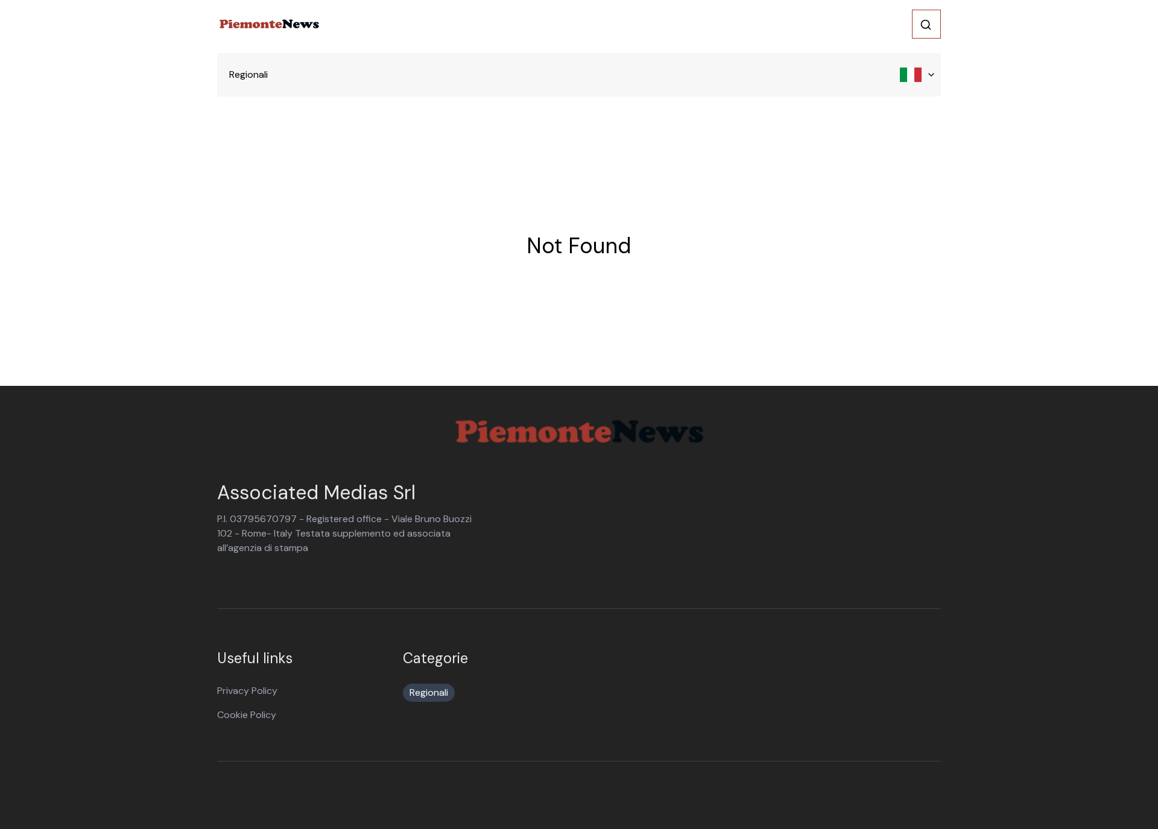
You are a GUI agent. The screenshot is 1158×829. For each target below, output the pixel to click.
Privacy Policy (247, 690)
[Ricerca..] (925, 24)
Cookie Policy (246, 714)
